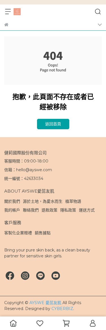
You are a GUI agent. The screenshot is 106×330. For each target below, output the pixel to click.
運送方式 (87, 210)
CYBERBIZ (62, 308)
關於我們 (12, 201)
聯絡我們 (31, 210)
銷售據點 (43, 232)
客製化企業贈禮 (18, 232)
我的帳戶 (12, 210)
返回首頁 (53, 123)
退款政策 (49, 210)
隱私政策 (68, 210)
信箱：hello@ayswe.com (28, 169)
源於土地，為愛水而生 (42, 201)
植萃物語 (73, 201)
